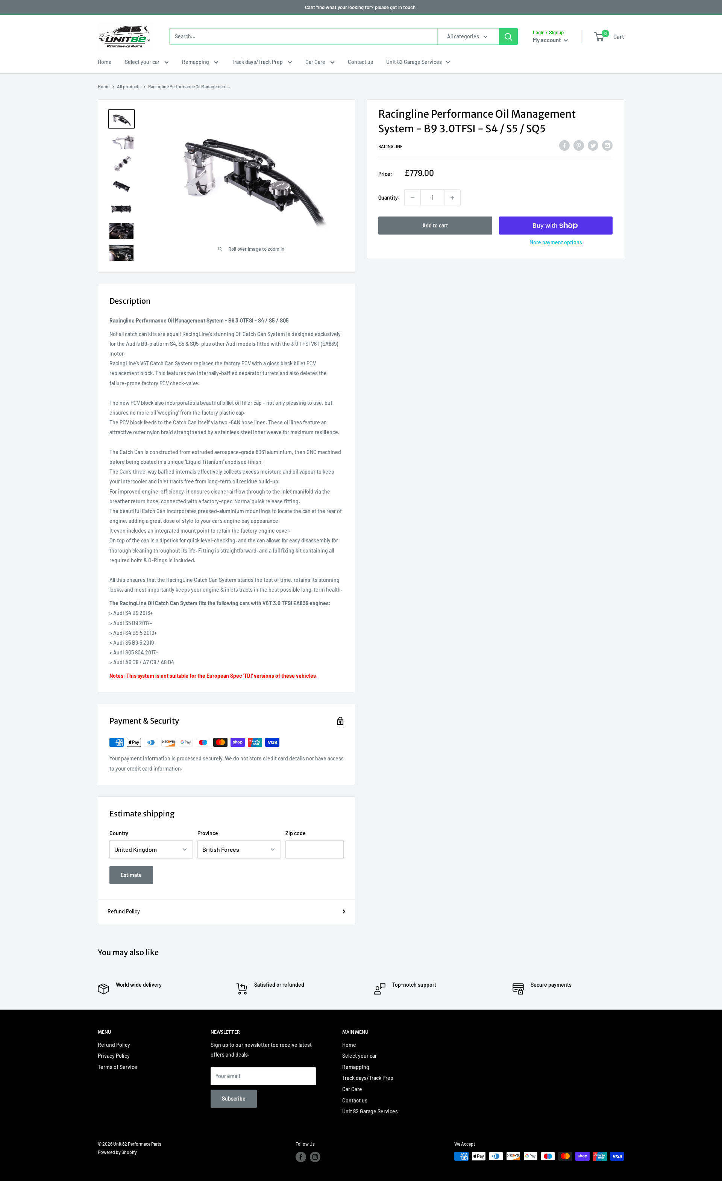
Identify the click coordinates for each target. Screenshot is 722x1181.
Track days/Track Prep (258, 62)
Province (207, 833)
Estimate (131, 875)
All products (129, 86)
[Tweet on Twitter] (593, 145)
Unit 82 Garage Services (414, 62)
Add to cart (435, 225)
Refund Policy (124, 911)
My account (547, 39)
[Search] (508, 36)
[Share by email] (607, 145)
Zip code (295, 833)
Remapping (196, 62)
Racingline (390, 146)
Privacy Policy (114, 1055)
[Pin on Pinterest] (578, 145)
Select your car (143, 62)
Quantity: (389, 197)
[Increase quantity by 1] (452, 198)
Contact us (360, 62)
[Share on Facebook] (564, 145)
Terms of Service (117, 1067)
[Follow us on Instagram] (315, 1157)
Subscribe (234, 1098)
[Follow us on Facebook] (301, 1157)
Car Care (315, 62)
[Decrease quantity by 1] (412, 198)
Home (105, 62)
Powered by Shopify (117, 1152)
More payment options (555, 242)
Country (118, 833)
